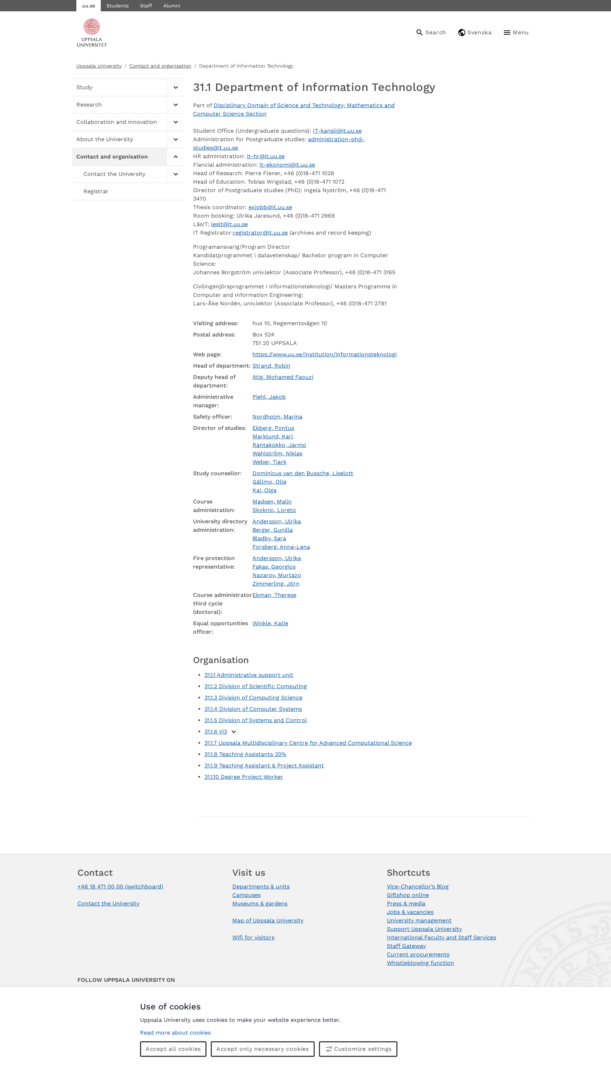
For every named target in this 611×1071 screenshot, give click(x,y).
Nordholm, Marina (277, 416)
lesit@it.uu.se (229, 224)
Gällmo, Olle (269, 481)
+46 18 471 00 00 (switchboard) (120, 886)
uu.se (88, 5)
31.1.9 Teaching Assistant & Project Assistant (264, 765)
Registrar (96, 191)
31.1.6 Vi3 (215, 731)
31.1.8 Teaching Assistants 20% (245, 754)
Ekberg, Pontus (273, 428)
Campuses (246, 895)
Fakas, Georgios (274, 566)
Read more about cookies (175, 1032)
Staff (146, 5)
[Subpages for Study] (176, 87)
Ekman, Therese (274, 595)
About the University (104, 139)
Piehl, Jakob (269, 396)
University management (419, 920)
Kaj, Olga (264, 490)
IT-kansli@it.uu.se (337, 130)
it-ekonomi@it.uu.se (287, 164)
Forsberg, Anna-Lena (281, 546)
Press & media (406, 903)
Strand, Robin (271, 365)
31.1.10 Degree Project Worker (243, 776)
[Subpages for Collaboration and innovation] (176, 122)
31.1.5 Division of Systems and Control (255, 720)
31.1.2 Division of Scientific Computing (255, 686)
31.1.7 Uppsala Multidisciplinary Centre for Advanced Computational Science (308, 742)
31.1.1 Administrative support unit (248, 675)
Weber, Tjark (269, 462)
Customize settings (363, 1049)
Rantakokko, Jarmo (279, 445)
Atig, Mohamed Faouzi (282, 377)
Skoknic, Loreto (274, 510)
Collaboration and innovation (116, 122)
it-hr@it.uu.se (266, 156)
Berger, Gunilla (272, 529)
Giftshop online (408, 895)
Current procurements (418, 954)
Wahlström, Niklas (277, 453)
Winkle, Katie (270, 623)
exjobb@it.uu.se (270, 207)
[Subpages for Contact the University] (176, 174)
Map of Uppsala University (267, 920)
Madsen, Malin (272, 501)
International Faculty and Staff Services (441, 937)
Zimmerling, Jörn (275, 583)
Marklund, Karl (272, 436)
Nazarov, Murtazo (276, 575)
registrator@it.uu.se (260, 232)
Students (117, 5)
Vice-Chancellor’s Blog (418, 886)
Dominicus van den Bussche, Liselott (302, 473)
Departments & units (261, 886)
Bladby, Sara (269, 538)
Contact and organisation (160, 66)
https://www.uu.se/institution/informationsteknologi (324, 354)
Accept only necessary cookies (262, 1049)
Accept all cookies (173, 1049)
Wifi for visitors (253, 937)
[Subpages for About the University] (176, 139)
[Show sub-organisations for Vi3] (233, 732)
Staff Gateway (406, 946)
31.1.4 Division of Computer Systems (253, 709)
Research (89, 104)
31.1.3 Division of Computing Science (253, 697)
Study (84, 87)
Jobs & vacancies (410, 912)
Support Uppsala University (424, 929)
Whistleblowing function (420, 963)
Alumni (171, 5)
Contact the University (114, 174)
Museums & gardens (259, 903)
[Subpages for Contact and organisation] (176, 157)
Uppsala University (99, 66)
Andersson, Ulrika (276, 521)
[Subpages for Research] (176, 105)
